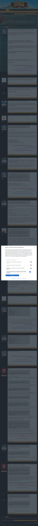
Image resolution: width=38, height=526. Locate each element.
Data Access (19, 278)
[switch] (30, 262)
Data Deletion (14, 278)
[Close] (35, 247)
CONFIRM (12, 275)
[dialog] (19, 263)
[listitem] (19, 259)
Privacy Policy (24, 278)
